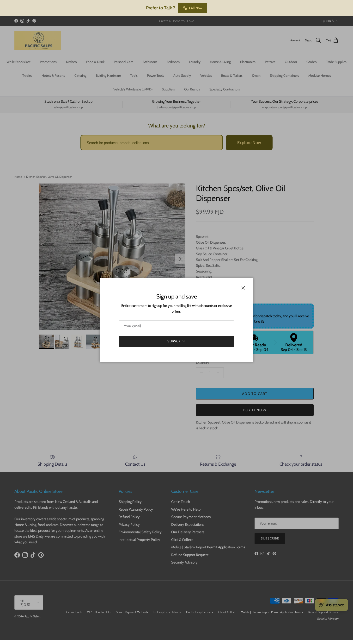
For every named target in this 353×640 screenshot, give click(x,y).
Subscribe (176, 341)
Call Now (195, 8)
